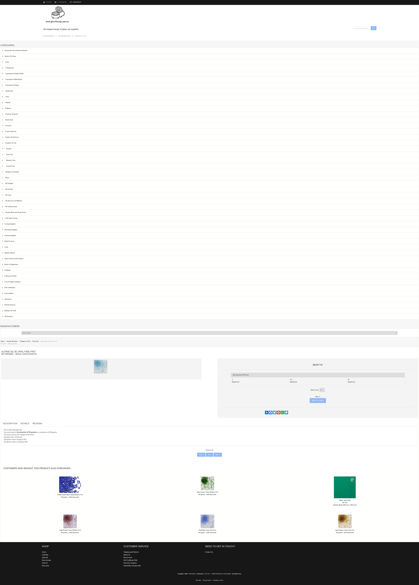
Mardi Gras (210, 120)
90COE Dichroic (210, 305)
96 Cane (210, 195)
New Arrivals (46, 560)
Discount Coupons (130, 563)
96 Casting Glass (210, 206)
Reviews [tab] (37, 423)
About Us (127, 555)
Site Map (198, 580)
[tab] (45, 422)
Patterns (210, 108)
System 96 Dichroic (210, 137)
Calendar (45, 555)
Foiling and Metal (210, 276)
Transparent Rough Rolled (210, 73)
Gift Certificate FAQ (130, 560)
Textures (210, 125)
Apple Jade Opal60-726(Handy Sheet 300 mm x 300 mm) (345, 502)
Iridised (210, 102)
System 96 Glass (12, 341)
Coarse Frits (211, 166)
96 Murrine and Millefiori (210, 201)
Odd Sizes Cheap (210, 218)
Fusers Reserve (210, 131)
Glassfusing (192, 574)
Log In (48, 2)
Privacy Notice (207, 580)
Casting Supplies (210, 235)
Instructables (210, 293)
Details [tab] (25, 423)
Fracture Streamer (210, 114)
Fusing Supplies (210, 224)
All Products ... (9, 316)
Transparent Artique (210, 85)
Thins (7, 97)
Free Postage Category (12, 282)
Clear (210, 62)
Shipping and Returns (131, 552)
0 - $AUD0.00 (62, 2)
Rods (210, 177)
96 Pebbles (210, 183)
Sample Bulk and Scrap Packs (15, 212)
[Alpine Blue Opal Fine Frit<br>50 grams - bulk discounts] (100, 373)
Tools (210, 247)
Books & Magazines (210, 264)
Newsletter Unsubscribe (132, 566)
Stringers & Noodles (210, 172)
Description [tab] (10, 423)
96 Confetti (210, 189)
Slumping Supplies (210, 230)
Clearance (210, 299)
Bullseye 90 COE (210, 310)
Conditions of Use (218, 580)
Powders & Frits (25, 341)
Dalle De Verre (210, 241)
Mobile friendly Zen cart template (221, 574)
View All (44, 563)
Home (2, 341)
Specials (45, 557)
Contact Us (80, 36)
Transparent (210, 68)
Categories (48, 36)
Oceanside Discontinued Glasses (210, 50)
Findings (210, 270)
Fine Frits (35, 341)
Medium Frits (211, 160)
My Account (128, 557)
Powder (211, 149)
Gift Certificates (210, 287)
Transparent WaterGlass (210, 79)
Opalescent (210, 91)
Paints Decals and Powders (210, 258)
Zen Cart (207, 574)
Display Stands (210, 253)
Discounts (45, 566)
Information (64, 36)
